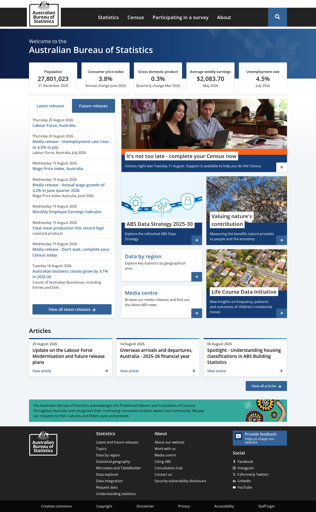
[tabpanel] (72, 214)
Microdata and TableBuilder (118, 468)
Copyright (104, 506)
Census (135, 17)
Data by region (108, 455)
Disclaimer (145, 506)
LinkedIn (244, 481)
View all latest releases (70, 309)
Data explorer (107, 474)
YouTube (245, 487)
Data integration (109, 481)
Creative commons (56, 506)
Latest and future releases (117, 442)
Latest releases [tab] (50, 105)
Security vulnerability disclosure (180, 481)
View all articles (264, 386)
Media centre (165, 455)
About (224, 17)
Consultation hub (169, 468)
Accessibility (224, 506)
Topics (101, 448)
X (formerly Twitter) (252, 474)
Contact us (163, 474)
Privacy (184, 506)
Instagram (246, 468)
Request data (107, 487)
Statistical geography (113, 461)
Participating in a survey (181, 17)
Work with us (165, 448)
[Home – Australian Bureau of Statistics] (43, 444)
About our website (169, 442)
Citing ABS (163, 461)
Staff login (266, 506)
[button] (277, 17)
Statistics (108, 17)
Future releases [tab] (93, 105)
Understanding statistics (116, 493)
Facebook (245, 461)
